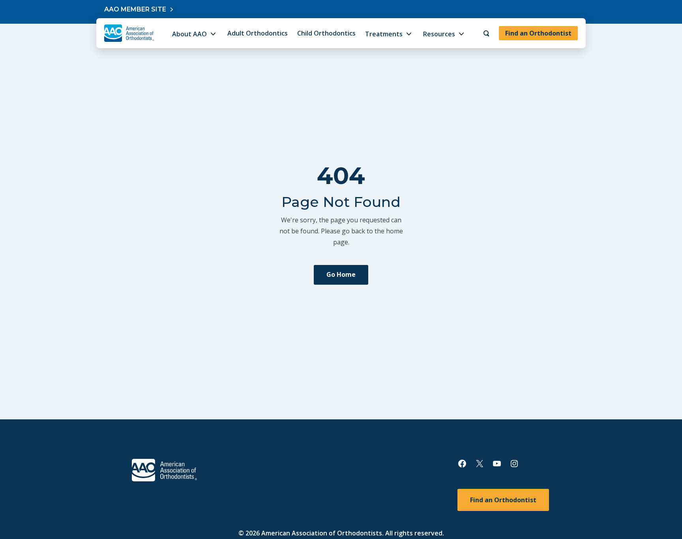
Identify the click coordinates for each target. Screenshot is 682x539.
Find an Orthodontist (538, 33)
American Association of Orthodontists (321, 533)
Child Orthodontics (326, 33)
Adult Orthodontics (257, 33)
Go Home (341, 274)
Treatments (384, 34)
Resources (439, 34)
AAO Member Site (135, 9)
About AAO (189, 34)
